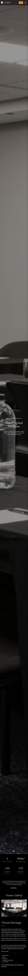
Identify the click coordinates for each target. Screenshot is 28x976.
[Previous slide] (4, 908)
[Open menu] (25, 3)
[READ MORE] (14, 888)
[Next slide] (24, 908)
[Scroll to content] (14, 850)
